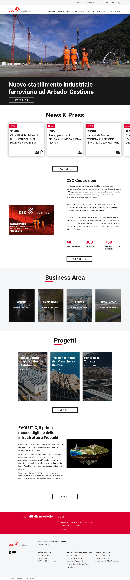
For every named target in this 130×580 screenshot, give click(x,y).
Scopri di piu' (21, 100)
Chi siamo (51, 11)
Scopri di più (79, 259)
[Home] (20, 9)
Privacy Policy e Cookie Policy (15, 578)
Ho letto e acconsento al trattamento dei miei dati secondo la (78, 524)
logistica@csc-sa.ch (102, 558)
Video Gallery (115, 11)
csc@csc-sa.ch (43, 545)
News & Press (102, 11)
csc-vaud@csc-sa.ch (74, 558)
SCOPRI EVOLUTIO (65, 497)
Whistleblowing (29, 578)
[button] (122, 102)
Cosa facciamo (64, 11)
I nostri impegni (78, 11)
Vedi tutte (65, 169)
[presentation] (112, 167)
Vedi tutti (65, 410)
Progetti (90, 11)
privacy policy (74, 525)
